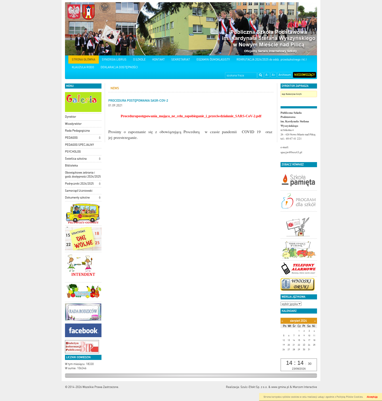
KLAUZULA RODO (83, 67)
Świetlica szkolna (76, 158)
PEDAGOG (71, 137)
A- (267, 74)
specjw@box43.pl (291, 152)
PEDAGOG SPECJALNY (79, 144)
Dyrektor (70, 116)
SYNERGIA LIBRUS (114, 59)
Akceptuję (372, 396)
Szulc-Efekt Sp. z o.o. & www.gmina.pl (265, 387)
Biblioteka (71, 165)
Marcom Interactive (305, 387)
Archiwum (285, 74)
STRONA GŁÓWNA (83, 59)
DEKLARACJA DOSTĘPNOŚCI (119, 67)
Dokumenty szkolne (77, 197)
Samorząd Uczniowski (78, 190)
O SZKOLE (139, 59)
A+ (273, 74)
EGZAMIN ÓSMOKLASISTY (213, 59)
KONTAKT (158, 59)
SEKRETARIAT (180, 59)
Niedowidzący (304, 74)
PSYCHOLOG (73, 151)
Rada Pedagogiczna (77, 130)
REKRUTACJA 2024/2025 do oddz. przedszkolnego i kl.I (272, 59)
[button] (99, 138)
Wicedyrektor (73, 123)
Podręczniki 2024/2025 (79, 183)
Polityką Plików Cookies (349, 396)
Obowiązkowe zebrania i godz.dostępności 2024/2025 (83, 174)
